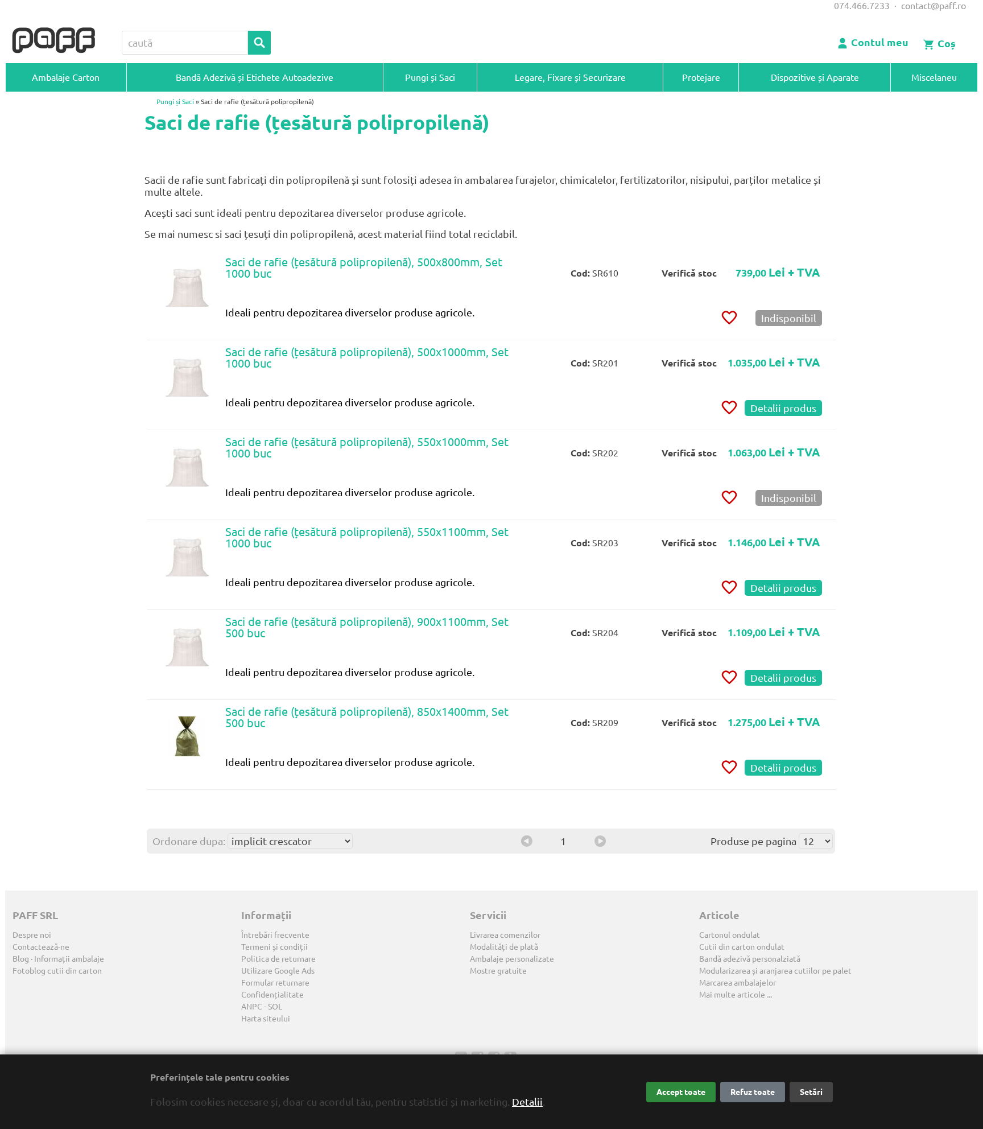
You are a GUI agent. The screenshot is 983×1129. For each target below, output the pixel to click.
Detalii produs (783, 408)
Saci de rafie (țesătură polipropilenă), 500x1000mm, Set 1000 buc (367, 357)
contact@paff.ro (933, 6)
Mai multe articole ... (735, 994)
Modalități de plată (504, 946)
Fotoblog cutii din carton (57, 970)
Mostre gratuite (498, 970)
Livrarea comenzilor (505, 935)
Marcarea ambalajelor (737, 982)
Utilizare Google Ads (278, 970)
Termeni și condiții (274, 946)
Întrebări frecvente (275, 935)
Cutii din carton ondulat (741, 946)
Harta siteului (265, 1018)
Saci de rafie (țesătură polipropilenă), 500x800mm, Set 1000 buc (363, 268)
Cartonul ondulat (729, 935)
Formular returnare (275, 982)
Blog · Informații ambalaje (58, 958)
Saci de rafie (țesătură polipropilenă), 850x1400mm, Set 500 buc (367, 717)
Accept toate (680, 1092)
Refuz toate (752, 1092)
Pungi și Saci (430, 77)
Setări (811, 1092)
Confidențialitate (272, 994)
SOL (275, 1006)
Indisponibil (788, 318)
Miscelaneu (934, 77)
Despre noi (32, 935)
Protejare (701, 77)
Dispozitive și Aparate (815, 77)
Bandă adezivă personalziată (749, 958)
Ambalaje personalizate (512, 958)
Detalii (527, 1101)
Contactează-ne (41, 946)
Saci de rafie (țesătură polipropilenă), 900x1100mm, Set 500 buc (367, 627)
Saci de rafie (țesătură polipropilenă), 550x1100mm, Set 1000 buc (367, 537)
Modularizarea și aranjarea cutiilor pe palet (775, 970)
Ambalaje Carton (66, 77)
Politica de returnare (278, 958)
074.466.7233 (862, 6)
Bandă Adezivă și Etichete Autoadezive (254, 77)
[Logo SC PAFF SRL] (53, 41)
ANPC (251, 1006)
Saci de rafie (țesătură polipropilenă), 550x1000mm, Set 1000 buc (367, 447)
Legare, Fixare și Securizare (570, 77)
